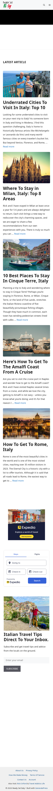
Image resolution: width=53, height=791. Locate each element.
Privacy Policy (32, 770)
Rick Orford (22, 783)
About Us (19, 770)
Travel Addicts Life (37, 783)
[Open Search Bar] (44, 5)
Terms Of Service (37, 775)
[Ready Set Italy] (7, 5)
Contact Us (21, 779)
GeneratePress (41, 788)
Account (32, 779)
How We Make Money (18, 775)
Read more (8, 146)
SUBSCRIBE (12, 668)
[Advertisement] (22, 723)
